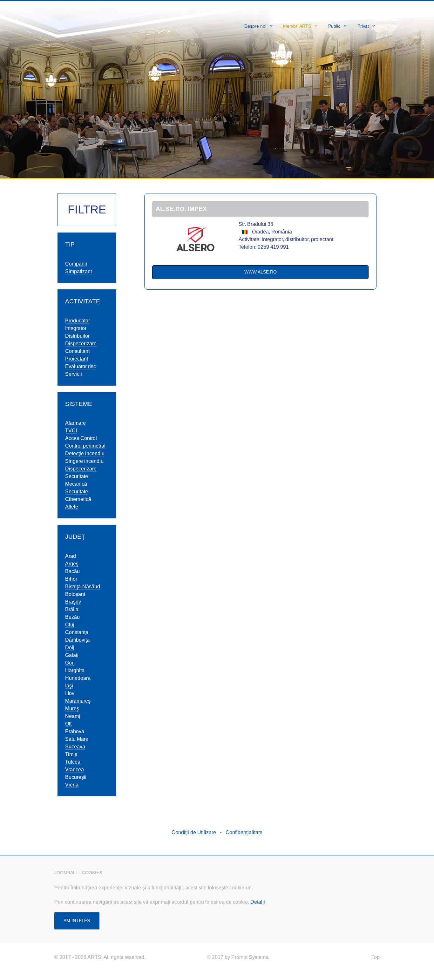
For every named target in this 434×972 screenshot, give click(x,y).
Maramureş (78, 701)
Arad (70, 556)
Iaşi (69, 685)
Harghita (75, 670)
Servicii (73, 374)
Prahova (74, 731)
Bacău (72, 571)
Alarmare (75, 423)
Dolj (69, 647)
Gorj (70, 662)
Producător (77, 320)
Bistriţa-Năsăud (82, 586)
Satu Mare (76, 739)
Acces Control (81, 438)
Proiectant (76, 358)
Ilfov (69, 693)
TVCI (71, 430)
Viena (71, 784)
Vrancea (74, 769)
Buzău (72, 617)
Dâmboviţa (77, 640)
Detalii (257, 902)
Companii (76, 264)
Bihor (71, 579)
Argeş (71, 563)
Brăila (71, 609)
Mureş (72, 708)
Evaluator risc (80, 366)
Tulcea (72, 762)
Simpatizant (78, 271)
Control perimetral (85, 446)
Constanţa (76, 632)
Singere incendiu (84, 461)
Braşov (73, 601)
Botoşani (75, 594)
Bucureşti (75, 777)
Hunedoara (78, 678)
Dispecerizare (81, 343)
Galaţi (71, 655)
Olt (68, 723)
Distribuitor (77, 336)
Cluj (69, 624)
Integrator (75, 328)
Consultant (77, 351)
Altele (71, 507)
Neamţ (72, 716)
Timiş (71, 754)
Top (375, 957)
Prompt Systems (249, 957)
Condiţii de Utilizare (194, 832)
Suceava (75, 746)
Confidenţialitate (244, 832)
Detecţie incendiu (85, 453)
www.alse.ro (260, 271)
